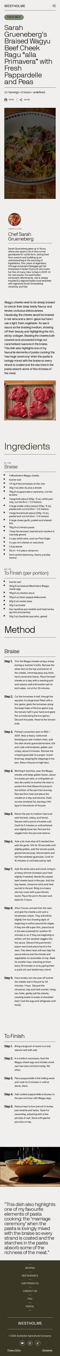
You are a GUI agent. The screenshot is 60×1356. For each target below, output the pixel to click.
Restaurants (30, 1276)
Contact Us (30, 1291)
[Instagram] (30, 1343)
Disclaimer (47, 1350)
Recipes (30, 1268)
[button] (54, 6)
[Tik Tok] (37, 1343)
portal (30, 1306)
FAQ (30, 1299)
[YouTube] (22, 1343)
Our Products (30, 1283)
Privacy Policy (14, 1350)
